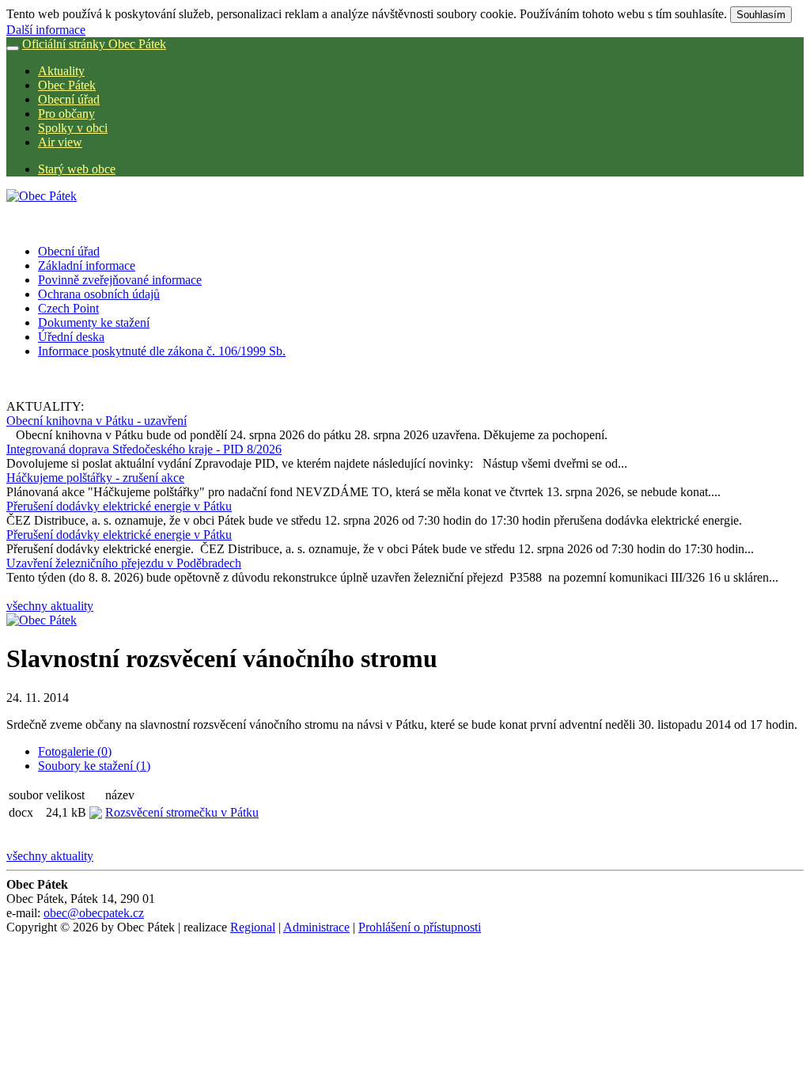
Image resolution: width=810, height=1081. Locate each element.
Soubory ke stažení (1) (94, 765)
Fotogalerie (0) (75, 751)
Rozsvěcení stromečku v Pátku (182, 812)
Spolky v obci (73, 128)
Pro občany (66, 113)
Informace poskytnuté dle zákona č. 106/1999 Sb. (162, 351)
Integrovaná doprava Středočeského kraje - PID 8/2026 (144, 449)
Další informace (45, 29)
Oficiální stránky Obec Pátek (94, 44)
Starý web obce (76, 169)
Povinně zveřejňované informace (120, 279)
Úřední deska (71, 336)
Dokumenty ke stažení (94, 322)
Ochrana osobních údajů (99, 294)
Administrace (316, 927)
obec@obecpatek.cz (94, 913)
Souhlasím (760, 15)
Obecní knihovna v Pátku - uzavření (96, 420)
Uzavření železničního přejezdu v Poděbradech (123, 563)
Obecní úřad (69, 99)
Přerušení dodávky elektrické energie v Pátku (119, 506)
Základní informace (86, 265)
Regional (252, 927)
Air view (60, 142)
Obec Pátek (67, 85)
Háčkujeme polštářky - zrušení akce (95, 477)
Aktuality (61, 71)
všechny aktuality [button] (49, 606)
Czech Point (68, 308)
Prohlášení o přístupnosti (419, 927)
